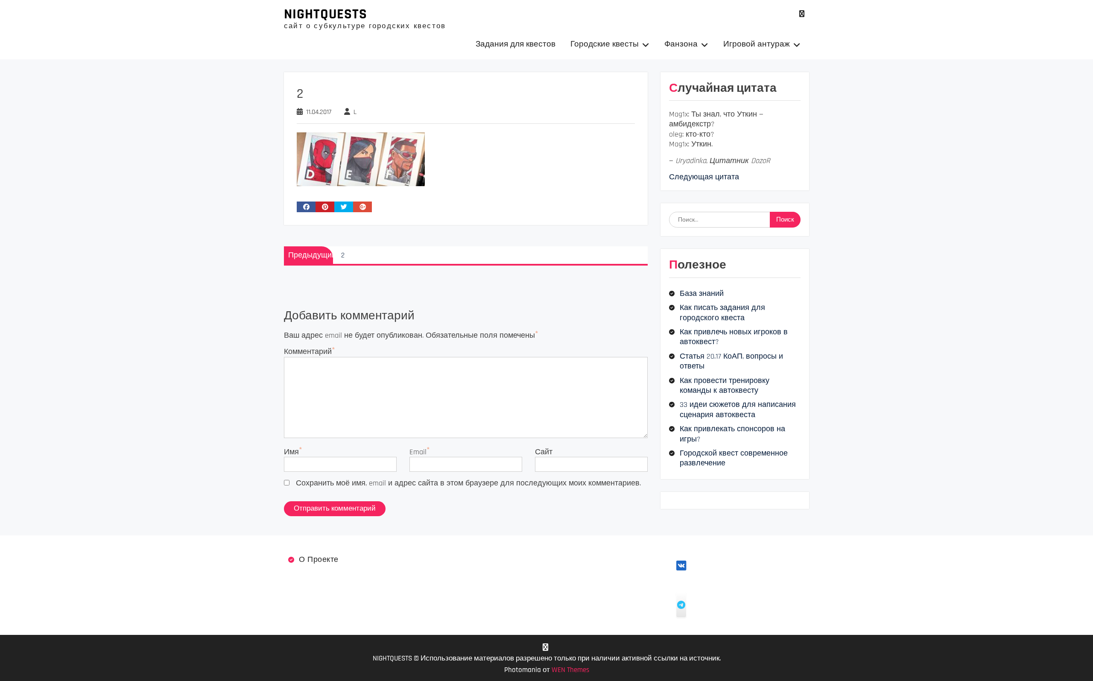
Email (418, 452)
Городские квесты (604, 44)
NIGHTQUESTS (325, 14)
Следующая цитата (704, 177)
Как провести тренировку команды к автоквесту (724, 385)
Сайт (543, 452)
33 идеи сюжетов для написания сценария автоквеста (738, 409)
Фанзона (681, 44)
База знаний (702, 293)
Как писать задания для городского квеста (722, 312)
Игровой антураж (756, 44)
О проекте (319, 559)
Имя (291, 452)
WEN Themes (570, 670)
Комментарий (308, 352)
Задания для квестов (515, 44)
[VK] (801, 14)
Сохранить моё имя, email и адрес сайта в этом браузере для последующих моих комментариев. (468, 483)
